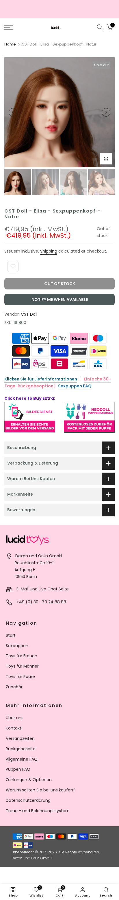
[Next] (106, 112)
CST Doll (29, 314)
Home (10, 44)
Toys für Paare (20, 676)
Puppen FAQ (18, 769)
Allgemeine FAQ (22, 759)
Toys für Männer (22, 666)
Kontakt (13, 728)
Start (11, 635)
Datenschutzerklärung (28, 800)
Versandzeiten (20, 738)
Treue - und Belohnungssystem (38, 811)
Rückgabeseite (21, 749)
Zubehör (14, 687)
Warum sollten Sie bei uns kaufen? (40, 790)
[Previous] (13, 112)
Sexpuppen (17, 646)
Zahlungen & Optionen (29, 779)
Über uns (14, 718)
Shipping (48, 251)
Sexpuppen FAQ (75, 386)
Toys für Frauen (21, 656)
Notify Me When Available (59, 299)
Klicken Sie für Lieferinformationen (40, 379)
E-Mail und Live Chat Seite (42, 589)
